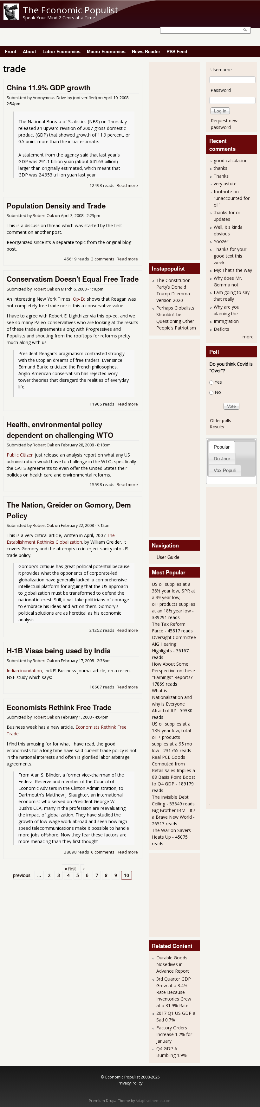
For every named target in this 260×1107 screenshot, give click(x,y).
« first (70, 869)
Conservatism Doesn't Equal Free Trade (73, 279)
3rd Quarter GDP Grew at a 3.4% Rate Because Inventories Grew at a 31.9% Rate (173, 992)
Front (10, 51)
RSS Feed (176, 51)
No (218, 392)
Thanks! (222, 176)
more (248, 337)
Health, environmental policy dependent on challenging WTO (60, 429)
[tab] (222, 447)
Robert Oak (43, 215)
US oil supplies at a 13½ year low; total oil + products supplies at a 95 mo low (172, 737)
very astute (225, 184)
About (29, 51)
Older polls (220, 420)
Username (221, 70)
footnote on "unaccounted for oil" (232, 198)
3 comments (102, 259)
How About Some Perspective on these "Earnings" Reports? (173, 670)
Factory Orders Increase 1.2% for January (174, 1034)
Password (221, 90)
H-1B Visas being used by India (59, 650)
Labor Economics (61, 51)
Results (217, 427)
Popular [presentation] (222, 447)
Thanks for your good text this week (230, 256)
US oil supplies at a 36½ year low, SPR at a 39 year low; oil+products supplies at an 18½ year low (173, 597)
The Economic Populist (70, 10)
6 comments (102, 852)
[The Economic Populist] (11, 18)
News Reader (146, 51)
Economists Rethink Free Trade (59, 707)
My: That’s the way (233, 270)
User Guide (168, 557)
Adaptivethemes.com (154, 1100)
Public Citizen (20, 455)
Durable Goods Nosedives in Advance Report (172, 964)
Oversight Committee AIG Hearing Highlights (174, 644)
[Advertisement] (177, 160)
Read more (127, 185)
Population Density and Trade (56, 206)
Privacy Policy (130, 1083)
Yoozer (221, 241)
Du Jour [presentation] (222, 458)
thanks (220, 168)
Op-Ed (80, 299)
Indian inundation (24, 671)
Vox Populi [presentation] (225, 470)
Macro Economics (106, 51)
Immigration (226, 321)
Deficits (221, 329)
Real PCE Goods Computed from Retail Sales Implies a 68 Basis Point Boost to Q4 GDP (173, 770)
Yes (218, 382)
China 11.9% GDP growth (49, 87)
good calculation (231, 160)
